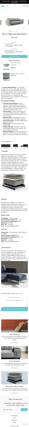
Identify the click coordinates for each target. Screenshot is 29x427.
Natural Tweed (18, 45)
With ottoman (19, 51)
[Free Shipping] (14, 325)
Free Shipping (14, 415)
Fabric (14, 42)
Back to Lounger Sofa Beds (15, 309)
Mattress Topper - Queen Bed (18, 73)
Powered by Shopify (14, 425)
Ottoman (14, 49)
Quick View (6, 69)
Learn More (14, 342)
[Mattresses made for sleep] (14, 377)
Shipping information (14, 300)
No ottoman (9, 51)
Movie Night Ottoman (16, 62)
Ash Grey (9, 45)
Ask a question (14, 297)
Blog (14, 422)
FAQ (14, 418)
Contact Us (14, 420)
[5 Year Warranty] (14, 352)
